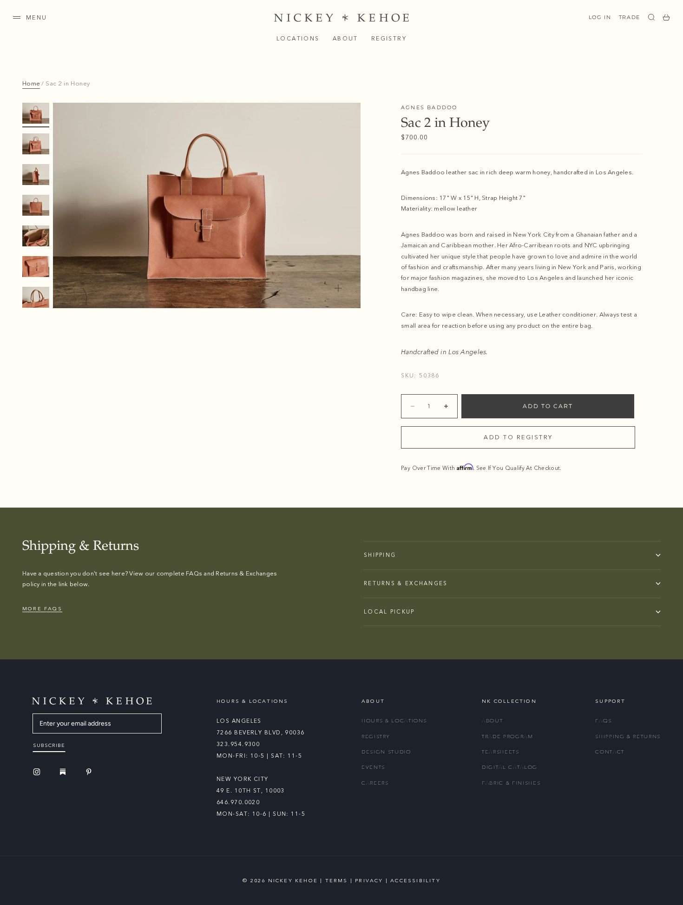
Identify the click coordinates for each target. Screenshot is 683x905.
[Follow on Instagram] (38, 772)
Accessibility (415, 880)
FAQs (603, 720)
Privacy (369, 880)
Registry (389, 38)
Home (31, 83)
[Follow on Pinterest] (90, 772)
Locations (298, 38)
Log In (600, 17)
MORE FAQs (42, 608)
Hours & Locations (394, 720)
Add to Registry (518, 437)
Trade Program (507, 736)
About (345, 38)
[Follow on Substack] (64, 771)
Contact (609, 751)
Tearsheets (500, 751)
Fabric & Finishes (511, 782)
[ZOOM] (338, 288)
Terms (336, 880)
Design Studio (386, 751)
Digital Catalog (510, 767)
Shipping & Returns (628, 736)
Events (373, 767)
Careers (375, 782)
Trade (629, 17)
